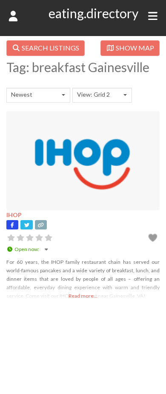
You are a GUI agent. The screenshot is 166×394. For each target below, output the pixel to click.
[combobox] (38, 95)
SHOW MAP (134, 48)
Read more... (83, 296)
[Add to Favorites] (153, 239)
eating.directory (93, 13)
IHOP (14, 214)
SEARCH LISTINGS (49, 48)
